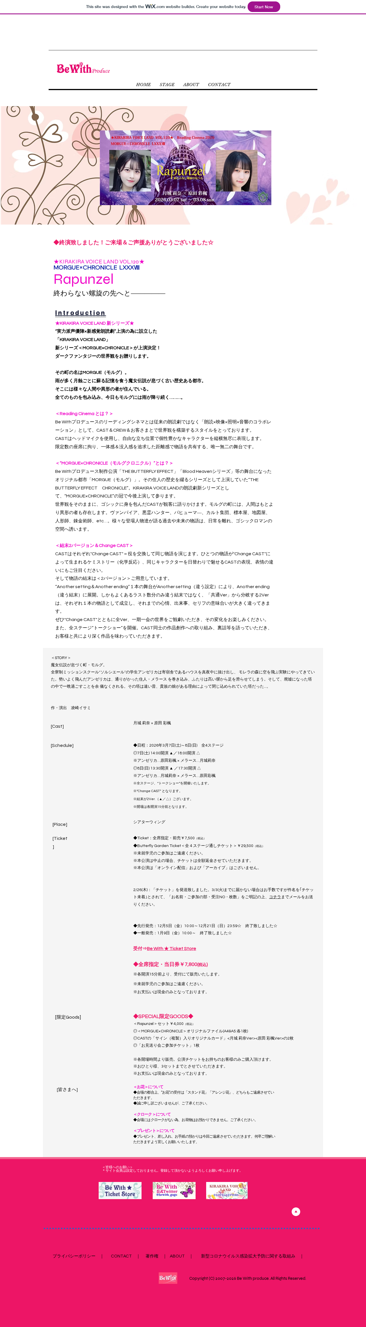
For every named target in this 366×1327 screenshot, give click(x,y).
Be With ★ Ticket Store (171, 948)
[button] (167, 84)
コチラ (275, 897)
